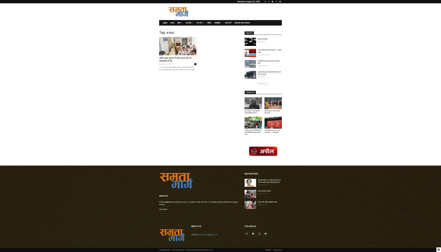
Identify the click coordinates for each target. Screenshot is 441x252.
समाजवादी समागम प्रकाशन (242, 23)
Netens (210, 250)
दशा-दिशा (188, 23)
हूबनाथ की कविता (263, 39)
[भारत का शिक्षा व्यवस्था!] (250, 194)
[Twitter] (276, 1)
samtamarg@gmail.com (209, 234)
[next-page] (249, 139)
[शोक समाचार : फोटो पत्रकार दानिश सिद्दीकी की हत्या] (253, 103)
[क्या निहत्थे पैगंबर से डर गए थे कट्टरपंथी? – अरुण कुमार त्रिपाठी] (273, 123)
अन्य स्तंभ (199, 23)
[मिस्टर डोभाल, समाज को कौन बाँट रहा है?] (273, 103)
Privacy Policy (277, 250)
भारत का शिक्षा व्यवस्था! (264, 191)
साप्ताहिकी (217, 23)
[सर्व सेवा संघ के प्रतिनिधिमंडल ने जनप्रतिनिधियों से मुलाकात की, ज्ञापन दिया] (253, 123)
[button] (265, 1)
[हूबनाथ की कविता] (250, 42)
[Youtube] (280, 1)
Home (161, 29)
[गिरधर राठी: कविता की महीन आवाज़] (250, 205)
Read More (163, 209)
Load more (262, 83)
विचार (179, 23)
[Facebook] (268, 1)
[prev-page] (246, 139)
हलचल (172, 23)
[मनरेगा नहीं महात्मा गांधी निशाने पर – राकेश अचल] (250, 53)
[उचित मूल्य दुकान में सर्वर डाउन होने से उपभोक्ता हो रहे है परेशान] (177, 46)
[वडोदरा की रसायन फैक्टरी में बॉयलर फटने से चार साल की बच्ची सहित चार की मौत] (250, 75)
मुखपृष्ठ (165, 23)
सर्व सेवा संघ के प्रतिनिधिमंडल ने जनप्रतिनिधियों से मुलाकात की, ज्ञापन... (253, 132)
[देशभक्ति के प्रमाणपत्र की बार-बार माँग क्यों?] (250, 64)
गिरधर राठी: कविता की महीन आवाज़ (267, 202)
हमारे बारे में (228, 23)
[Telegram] (272, 1)
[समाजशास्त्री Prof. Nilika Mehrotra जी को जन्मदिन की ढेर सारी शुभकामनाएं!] (250, 183)
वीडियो (209, 23)
